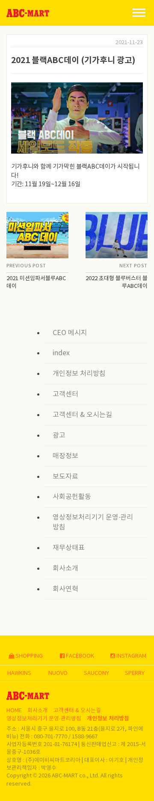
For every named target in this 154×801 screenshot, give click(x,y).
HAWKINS (19, 673)
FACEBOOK (79, 656)
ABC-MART (27, 13)
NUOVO (58, 673)
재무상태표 (69, 548)
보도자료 (65, 477)
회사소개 (65, 568)
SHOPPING (28, 656)
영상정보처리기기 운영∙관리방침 (93, 522)
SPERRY (135, 673)
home (14, 710)
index (61, 353)
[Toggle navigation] (139, 12)
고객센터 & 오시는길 (82, 415)
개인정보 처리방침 (79, 374)
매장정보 (65, 456)
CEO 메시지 (70, 333)
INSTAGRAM (130, 656)
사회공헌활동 (72, 497)
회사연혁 (65, 589)
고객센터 (65, 394)
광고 (59, 435)
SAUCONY (96, 673)
